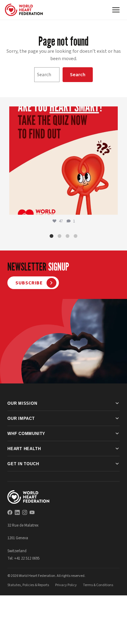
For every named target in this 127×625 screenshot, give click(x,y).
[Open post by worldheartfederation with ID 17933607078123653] (63, 160)
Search (77, 74)
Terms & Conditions (98, 585)
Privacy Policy (66, 585)
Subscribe (29, 282)
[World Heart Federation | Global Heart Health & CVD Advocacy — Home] (24, 10)
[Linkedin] (17, 512)
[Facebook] (9, 512)
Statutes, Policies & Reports (28, 585)
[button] (51, 236)
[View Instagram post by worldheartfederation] (111, 207)
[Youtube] (32, 512)
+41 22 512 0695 (26, 558)
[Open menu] (116, 10)
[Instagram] (24, 512)
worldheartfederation (63, 112)
